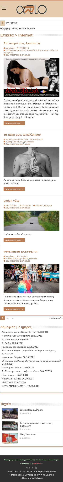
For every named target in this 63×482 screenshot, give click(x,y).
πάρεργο (48, 205)
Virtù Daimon (11, 205)
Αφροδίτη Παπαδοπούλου (16, 139)
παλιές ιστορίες (42, 50)
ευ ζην (23, 142)
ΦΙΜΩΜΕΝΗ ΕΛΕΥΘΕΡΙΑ (20, 251)
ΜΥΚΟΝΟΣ (11, 23)
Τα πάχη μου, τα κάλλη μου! (23, 134)
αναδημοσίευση (12, 50)
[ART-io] (31, 9)
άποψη (9, 259)
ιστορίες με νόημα (20, 259)
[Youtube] (36, 468)
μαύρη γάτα (11, 200)
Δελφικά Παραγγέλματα (31, 410)
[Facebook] (30, 468)
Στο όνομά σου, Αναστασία (22, 43)
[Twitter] (32, 468)
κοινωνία (31, 50)
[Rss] (27, 468)
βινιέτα (23, 50)
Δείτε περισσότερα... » (14, 123)
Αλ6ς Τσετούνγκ (28, 434)
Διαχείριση (10, 48)
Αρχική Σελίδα (9, 28)
